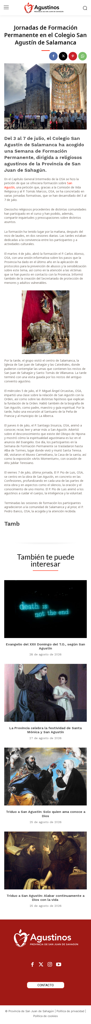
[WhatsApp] (82, 56)
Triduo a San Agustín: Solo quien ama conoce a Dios (45, 814)
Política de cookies (45, 1016)
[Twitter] (41, 964)
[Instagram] (50, 964)
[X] (63, 56)
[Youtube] (58, 964)
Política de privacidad (70, 1011)
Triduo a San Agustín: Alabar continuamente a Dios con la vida (45, 898)
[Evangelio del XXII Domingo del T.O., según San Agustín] (45, 609)
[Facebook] (53, 56)
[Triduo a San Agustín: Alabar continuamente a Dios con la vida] (45, 860)
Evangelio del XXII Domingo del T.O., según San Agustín (45, 646)
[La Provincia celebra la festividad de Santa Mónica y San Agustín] (45, 693)
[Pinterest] (73, 56)
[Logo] (45, 8)
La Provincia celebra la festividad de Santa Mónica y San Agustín (45, 730)
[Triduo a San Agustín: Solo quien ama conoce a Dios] (45, 776)
